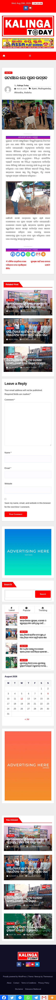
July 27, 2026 (15, 905)
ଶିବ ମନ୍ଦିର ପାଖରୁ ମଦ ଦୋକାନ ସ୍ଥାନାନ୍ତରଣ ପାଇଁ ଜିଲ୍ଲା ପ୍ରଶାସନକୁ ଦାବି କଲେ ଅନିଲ (27, 363)
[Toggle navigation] (30, 56)
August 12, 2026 (17, 847)
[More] (43, 254)
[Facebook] (13, 254)
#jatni (34, 88)
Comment (10, 400)
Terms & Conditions (28, 983)
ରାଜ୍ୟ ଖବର (8, 72)
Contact (16, 983)
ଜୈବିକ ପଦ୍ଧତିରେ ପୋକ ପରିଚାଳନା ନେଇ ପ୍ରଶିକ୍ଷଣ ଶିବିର (16, 264)
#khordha (18, 92)
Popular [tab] (26, 610)
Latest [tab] (12, 610)
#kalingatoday (44, 88)
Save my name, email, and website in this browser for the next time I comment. (28, 505)
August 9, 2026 (16, 876)
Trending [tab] (43, 610)
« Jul (27, 719)
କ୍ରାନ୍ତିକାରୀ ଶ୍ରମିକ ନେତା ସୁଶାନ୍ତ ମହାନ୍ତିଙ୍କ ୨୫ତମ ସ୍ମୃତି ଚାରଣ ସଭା (26, 333)
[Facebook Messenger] (23, 254)
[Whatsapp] (28, 254)
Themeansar (47, 977)
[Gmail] (38, 254)
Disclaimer (19, 989)
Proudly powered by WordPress (15, 977)
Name (8, 453)
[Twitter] (18, 254)
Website (8, 484)
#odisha (28, 92)
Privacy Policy (43, 983)
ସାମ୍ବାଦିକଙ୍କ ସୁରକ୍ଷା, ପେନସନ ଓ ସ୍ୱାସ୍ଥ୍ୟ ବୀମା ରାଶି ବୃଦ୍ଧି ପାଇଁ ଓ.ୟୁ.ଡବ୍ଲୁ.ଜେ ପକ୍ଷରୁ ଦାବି (26, 307)
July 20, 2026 (15, 935)
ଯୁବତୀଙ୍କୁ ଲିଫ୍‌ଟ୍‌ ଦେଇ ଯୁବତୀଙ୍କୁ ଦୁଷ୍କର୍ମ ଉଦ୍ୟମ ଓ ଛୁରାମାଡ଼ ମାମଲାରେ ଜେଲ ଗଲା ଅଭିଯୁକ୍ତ (34, 666)
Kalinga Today (23, 85)
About (9, 983)
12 (22, 699)
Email (8, 468)
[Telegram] (33, 254)
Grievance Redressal (33, 989)
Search (8, 584)
